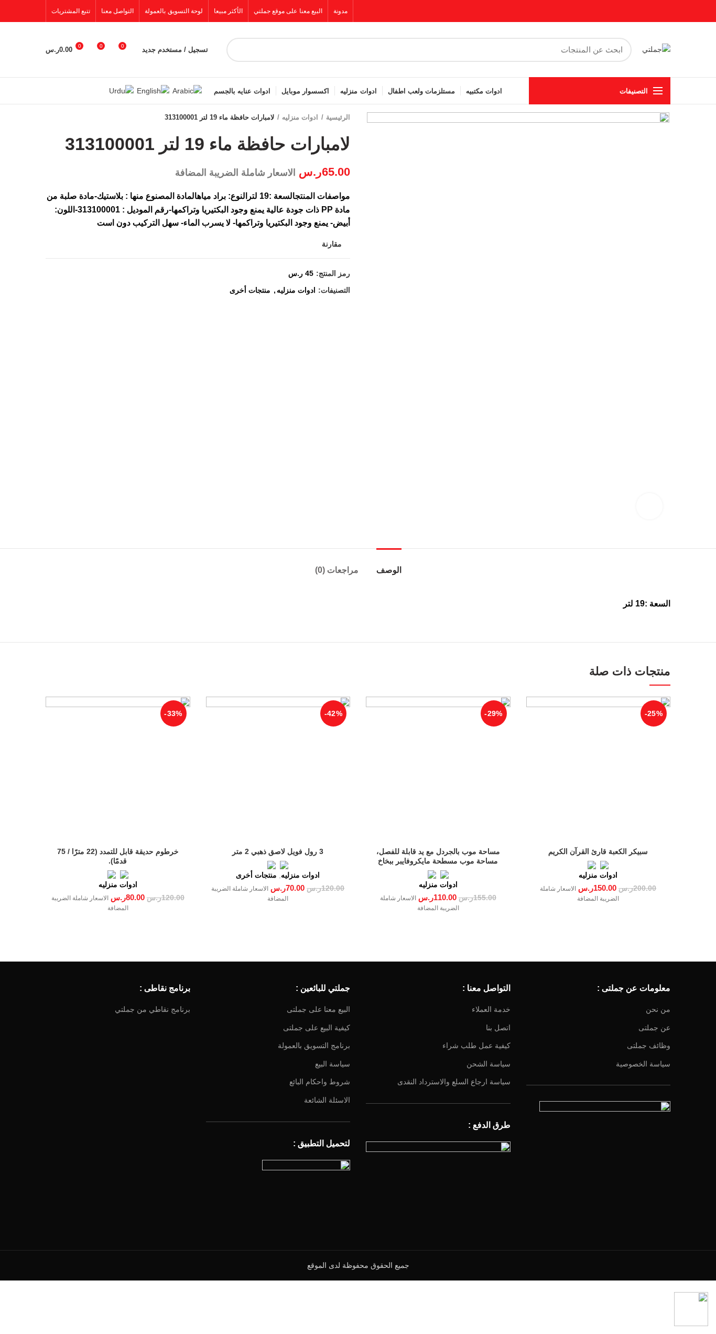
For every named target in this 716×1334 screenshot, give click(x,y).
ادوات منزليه (300, 117)
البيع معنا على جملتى (318, 1009)
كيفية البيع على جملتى (316, 1027)
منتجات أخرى (250, 290)
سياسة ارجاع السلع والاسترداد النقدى (454, 1081)
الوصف (389, 569)
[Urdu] (121, 90)
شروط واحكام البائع (319, 1081)
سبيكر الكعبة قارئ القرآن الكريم (598, 851)
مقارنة (332, 244)
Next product (51, 117)
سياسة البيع (332, 1064)
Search (240, 50)
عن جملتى (654, 1027)
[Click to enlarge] (649, 506)
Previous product (72, 117)
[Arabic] (187, 90)
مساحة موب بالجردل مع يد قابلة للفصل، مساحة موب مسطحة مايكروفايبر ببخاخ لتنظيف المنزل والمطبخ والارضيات (438, 860)
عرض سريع (534, 713)
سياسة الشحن (489, 1064)
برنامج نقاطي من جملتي (152, 1009)
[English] (153, 90)
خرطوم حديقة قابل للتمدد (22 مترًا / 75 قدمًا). (118, 856)
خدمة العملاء (491, 1009)
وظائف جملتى (648, 1045)
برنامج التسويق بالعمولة (314, 1045)
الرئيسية (338, 117)
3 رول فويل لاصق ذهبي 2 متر (277, 851)
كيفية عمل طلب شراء (476, 1045)
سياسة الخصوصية (643, 1064)
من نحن (658, 1009)
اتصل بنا (498, 1027)
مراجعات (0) (337, 569)
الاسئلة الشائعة (327, 1100)
